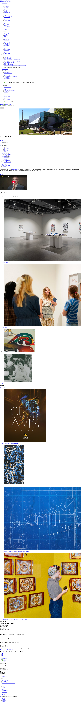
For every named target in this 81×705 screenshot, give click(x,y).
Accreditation (4, 698)
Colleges (3, 54)
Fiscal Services (6, 77)
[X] (41, 659)
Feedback (3, 701)
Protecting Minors (6, 91)
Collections (4, 156)
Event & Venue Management (8, 75)
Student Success (6, 24)
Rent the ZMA (6, 150)
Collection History (7, 160)
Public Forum (6, 92)
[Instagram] (2, 654)
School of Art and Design (6, 165)
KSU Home (2, 104)
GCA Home (4, 166)
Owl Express (6, 7)
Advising (5, 25)
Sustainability (4, 693)
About (3, 147)
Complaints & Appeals (7, 88)
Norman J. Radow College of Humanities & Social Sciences (13, 61)
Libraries (3, 686)
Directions (1, 649)
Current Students (4, 3)
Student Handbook (7, 26)
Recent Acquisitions (7, 158)
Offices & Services (5, 69)
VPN (5, 36)
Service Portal (6, 18)
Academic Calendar (5, 680)
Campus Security (4, 692)
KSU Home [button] (2, 1)
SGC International (7, 159)
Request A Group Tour (10, 649)
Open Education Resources (8, 42)
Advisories (3, 699)
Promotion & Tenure (7, 44)
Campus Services (6, 50)
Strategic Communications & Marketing (10, 80)
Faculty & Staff (4, 29)
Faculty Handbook (7, 43)
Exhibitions (4, 153)
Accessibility (4, 694)
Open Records (4, 702)
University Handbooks (7, 87)
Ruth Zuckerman (6, 157)
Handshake (5, 11)
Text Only (3, 703)
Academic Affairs (6, 39)
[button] (7, 105)
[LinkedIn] (41, 660)
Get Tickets (5, 649)
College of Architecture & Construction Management (12, 59)
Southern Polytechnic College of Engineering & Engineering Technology (15, 65)
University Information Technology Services (10, 76)
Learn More (2, 140)
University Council (7, 96)
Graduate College (6, 63)
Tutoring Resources (7, 23)
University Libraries (7, 17)
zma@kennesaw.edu (6, 632)
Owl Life (5, 10)
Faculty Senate (6, 98)
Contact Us (5, 151)
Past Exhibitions (6, 155)
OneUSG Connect (7, 53)
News (3, 163)
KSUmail (5, 34)
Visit (4, 149)
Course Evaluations (7, 12)
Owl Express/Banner (7, 33)
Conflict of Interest (7, 89)
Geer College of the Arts (7, 58)
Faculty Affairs (6, 40)
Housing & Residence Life (8, 74)
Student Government (7, 99)
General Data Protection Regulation (9, 90)
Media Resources (4, 676)
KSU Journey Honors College (8, 64)
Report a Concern (5, 700)
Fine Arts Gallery (4, 161)
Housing (3, 687)
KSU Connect (6, 35)
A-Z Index (3, 102)
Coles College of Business (8, 57)
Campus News (4, 681)
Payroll (5, 52)
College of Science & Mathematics (9, 62)
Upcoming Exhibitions (7, 154)
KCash (5, 9)
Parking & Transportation (8, 16)
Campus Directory (7, 20)
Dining (5, 15)
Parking (3, 675)
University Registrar (7, 28)
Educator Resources (5, 164)
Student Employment (7, 19)
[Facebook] (2, 653)
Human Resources (7, 49)
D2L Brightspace (6, 6)
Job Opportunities (5, 690)
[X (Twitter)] (2, 655)
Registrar (3, 689)
